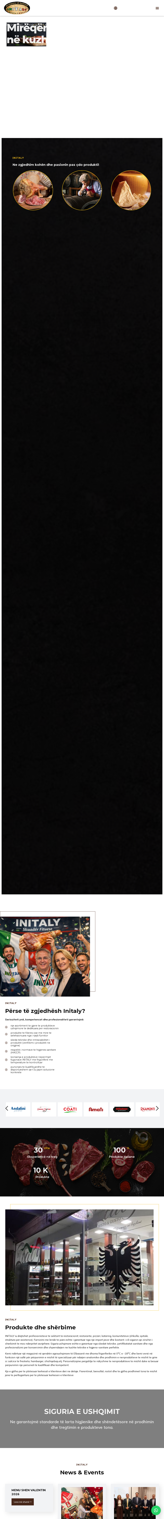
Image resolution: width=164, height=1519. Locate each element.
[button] (157, 8)
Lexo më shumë (21, 1502)
